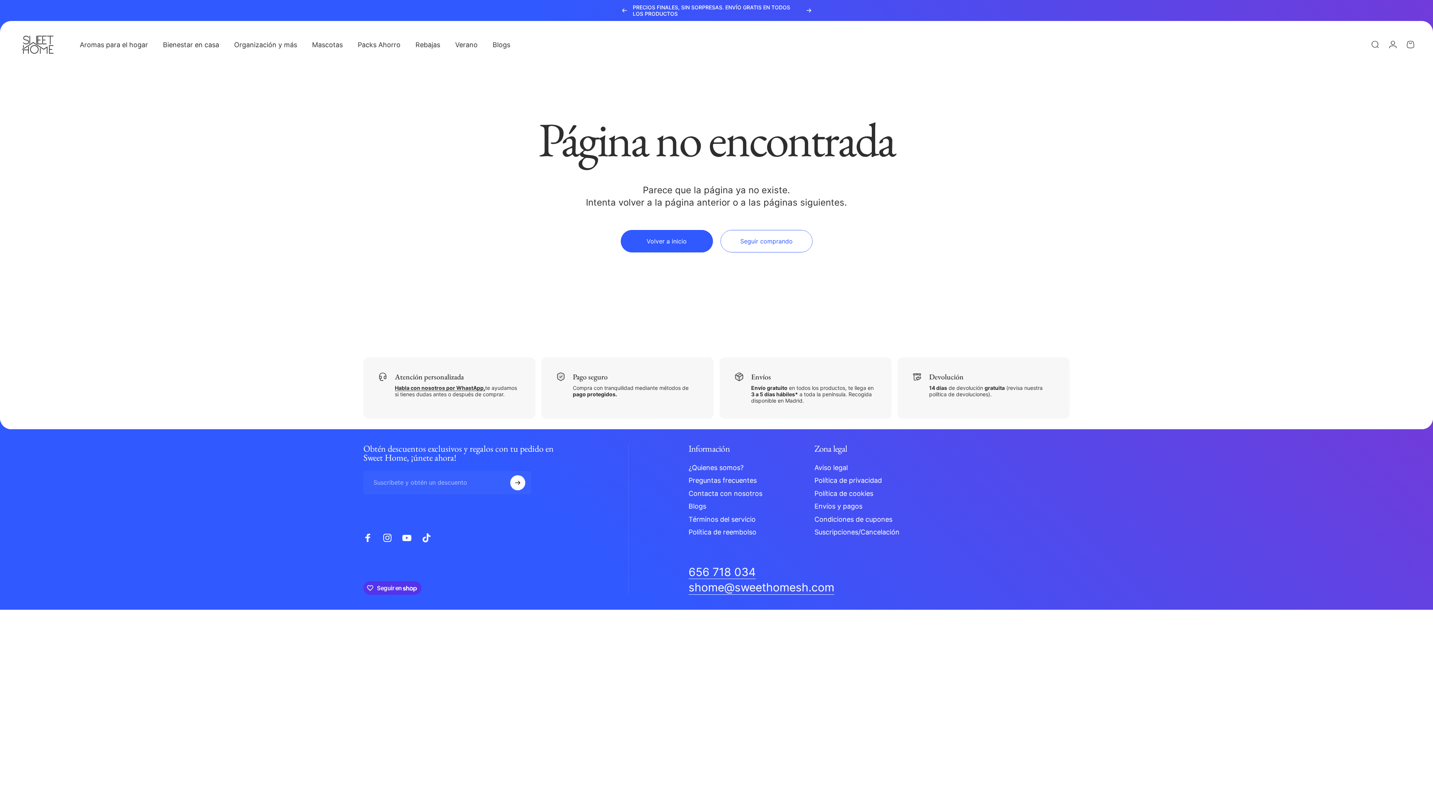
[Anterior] (624, 10)
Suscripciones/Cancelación (857, 532)
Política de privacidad (848, 480)
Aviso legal (831, 468)
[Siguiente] (809, 10)
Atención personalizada (429, 377)
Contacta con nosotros (725, 493)
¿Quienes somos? (716, 468)
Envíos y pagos (838, 506)
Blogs (697, 506)
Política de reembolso (722, 532)
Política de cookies (843, 493)
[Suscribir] (517, 482)
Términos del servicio (722, 519)
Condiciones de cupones (853, 519)
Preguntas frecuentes (723, 480)
